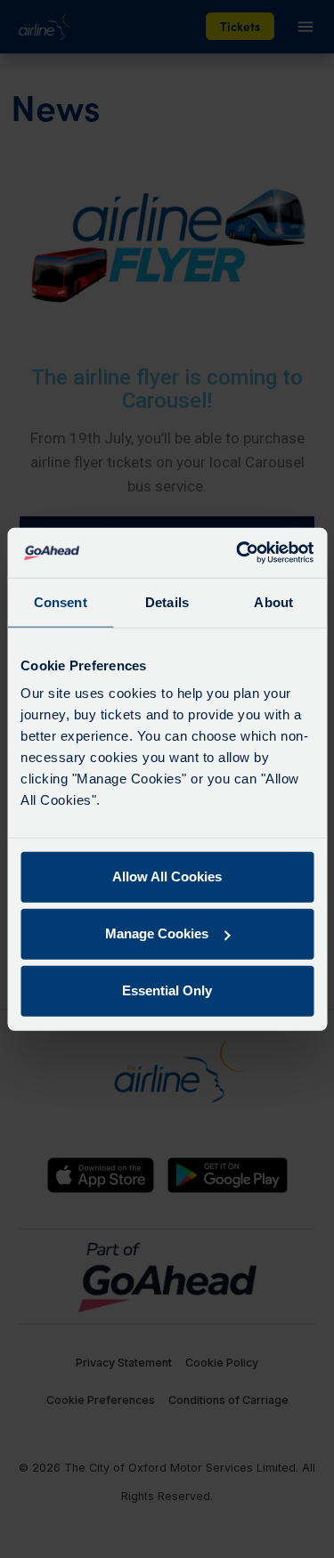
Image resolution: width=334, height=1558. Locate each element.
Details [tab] (167, 601)
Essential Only (167, 990)
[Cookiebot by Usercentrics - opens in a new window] (238, 552)
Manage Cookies (156, 933)
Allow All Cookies (167, 876)
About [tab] (273, 601)
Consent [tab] (60, 601)
